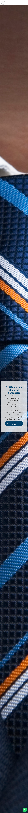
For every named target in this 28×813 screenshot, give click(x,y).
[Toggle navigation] (26, 2)
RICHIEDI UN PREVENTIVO (15, 423)
